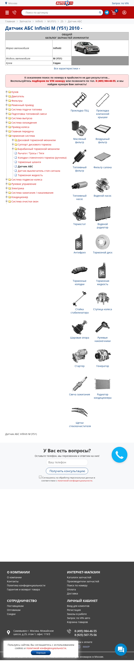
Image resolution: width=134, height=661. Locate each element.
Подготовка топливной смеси (29, 113)
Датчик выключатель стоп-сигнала (39, 170)
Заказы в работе (77, 614)
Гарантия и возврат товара (23, 589)
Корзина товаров (77, 622)
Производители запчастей (83, 581)
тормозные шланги (29, 162)
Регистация (74, 610)
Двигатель (18, 96)
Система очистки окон (25, 201)
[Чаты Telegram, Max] (121, 649)
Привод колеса (20, 127)
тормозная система (23, 135)
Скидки (11, 614)
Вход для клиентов (78, 606)
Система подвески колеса (27, 179)
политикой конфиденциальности (75, 480)
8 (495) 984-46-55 (86, 631)
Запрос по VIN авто (78, 618)
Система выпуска (22, 118)
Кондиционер (20, 197)
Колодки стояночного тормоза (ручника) (42, 157)
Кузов (15, 92)
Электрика (18, 188)
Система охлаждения (24, 122)
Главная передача (23, 131)
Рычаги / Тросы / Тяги (31, 153)
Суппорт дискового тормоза (34, 144)
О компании (14, 577)
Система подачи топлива (27, 109)
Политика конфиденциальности (26, 585)
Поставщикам (15, 606)
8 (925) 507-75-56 (86, 635)
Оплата (71, 589)
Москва (12, 3)
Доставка (72, 593)
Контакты (12, 581)
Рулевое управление (24, 184)
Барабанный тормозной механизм (38, 149)
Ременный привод (23, 105)
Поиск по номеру (77, 585)
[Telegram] (107, 13)
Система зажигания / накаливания (32, 192)
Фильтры (17, 100)
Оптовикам (13, 610)
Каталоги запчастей (79, 577)
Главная (10, 21)
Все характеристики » (67, 68)
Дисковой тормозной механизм (37, 140)
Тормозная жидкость (30, 175)
